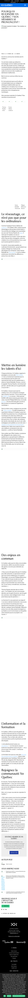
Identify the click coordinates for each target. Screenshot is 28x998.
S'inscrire (5, 906)
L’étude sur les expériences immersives (12, 424)
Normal (3, 401)
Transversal (12, 252)
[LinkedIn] (6, 909)
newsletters (4, 746)
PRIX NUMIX (19, 375)
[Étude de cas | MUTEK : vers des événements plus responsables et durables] (3, 872)
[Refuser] (26, 985)
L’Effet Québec (7, 410)
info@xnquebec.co (14, 933)
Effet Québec (14, 966)
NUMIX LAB (22, 0)
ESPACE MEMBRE (13, 2)
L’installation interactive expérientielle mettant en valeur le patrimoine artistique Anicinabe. (15, 892)
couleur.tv (4, 227)
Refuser (9, 995)
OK (4, 995)
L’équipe (14, 958)
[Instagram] (4, 909)
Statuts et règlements (14, 954)
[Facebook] (2, 909)
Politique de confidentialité (14, 936)
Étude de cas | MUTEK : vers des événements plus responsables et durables (15, 872)
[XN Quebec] (7, 5)
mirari (21, 233)
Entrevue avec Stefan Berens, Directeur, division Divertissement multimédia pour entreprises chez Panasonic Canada (15, 877)
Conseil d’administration (14, 952)
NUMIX (12, 0)
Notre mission (14, 951)
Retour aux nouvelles (8, 913)
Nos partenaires (14, 956)
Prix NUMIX (14, 964)
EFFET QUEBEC (17, 0)
